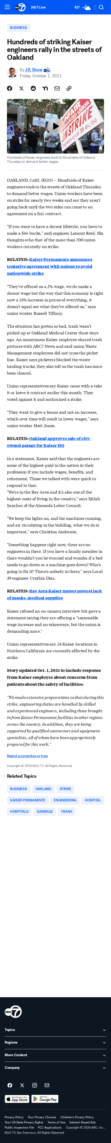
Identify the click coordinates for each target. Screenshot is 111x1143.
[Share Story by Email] (57, 88)
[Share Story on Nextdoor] (45, 88)
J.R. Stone (33, 70)
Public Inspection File (19, 1127)
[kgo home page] (13, 1011)
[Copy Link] (69, 88)
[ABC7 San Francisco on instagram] (34, 1085)
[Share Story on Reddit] (33, 88)
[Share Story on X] (21, 88)
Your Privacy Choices (42, 1117)
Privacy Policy (14, 1117)
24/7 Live (38, 7)
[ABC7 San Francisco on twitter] (22, 1085)
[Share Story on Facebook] (9, 88)
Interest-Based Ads (82, 1122)
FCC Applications (50, 1127)
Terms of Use (56, 1122)
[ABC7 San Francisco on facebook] (10, 1085)
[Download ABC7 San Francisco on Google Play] (45, 1099)
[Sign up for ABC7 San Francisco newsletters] (47, 1085)
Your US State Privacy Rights (24, 1122)
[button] (7, 7)
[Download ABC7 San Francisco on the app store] (17, 1099)
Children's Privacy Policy (77, 1117)
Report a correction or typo (27, 755)
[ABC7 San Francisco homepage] (20, 7)
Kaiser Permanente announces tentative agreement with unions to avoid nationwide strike (49, 266)
